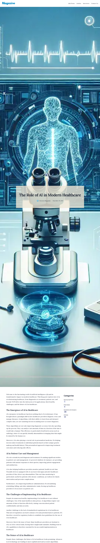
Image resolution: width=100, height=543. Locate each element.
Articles (78, 3)
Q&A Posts (71, 3)
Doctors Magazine (45, 201)
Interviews (86, 3)
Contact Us (94, 3)
